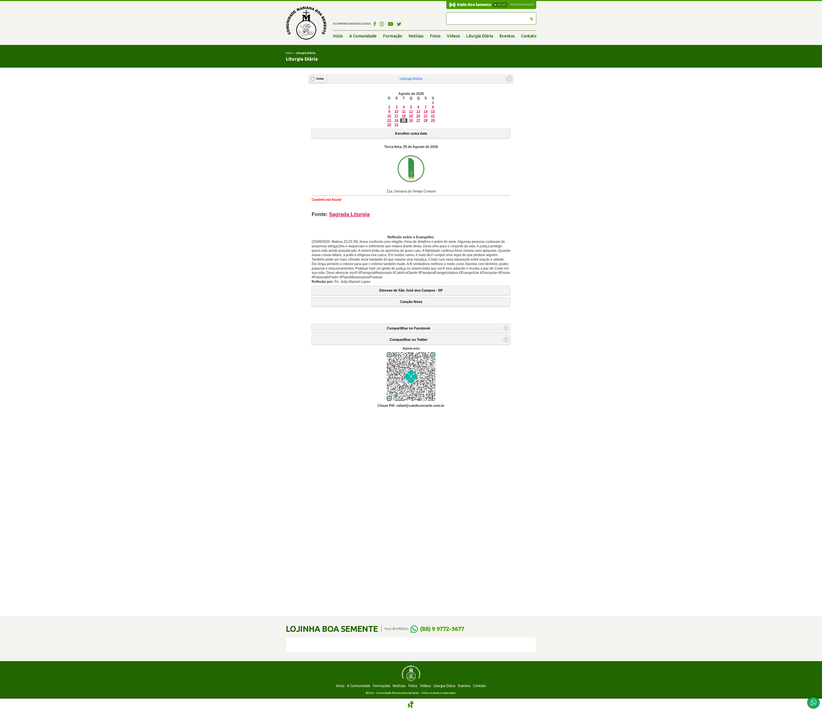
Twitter (399, 23)
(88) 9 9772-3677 (442, 628)
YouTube (390, 23)
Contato (528, 35)
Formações (381, 686)
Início (338, 35)
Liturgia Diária (479, 35)
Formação (392, 35)
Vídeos (453, 35)
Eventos (507, 35)
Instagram (382, 23)
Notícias (415, 35)
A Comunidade (363, 35)
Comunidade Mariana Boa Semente (306, 23)
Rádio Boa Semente (474, 4)
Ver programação (522, 4)
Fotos (435, 35)
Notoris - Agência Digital (411, 705)
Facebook (374, 23)
